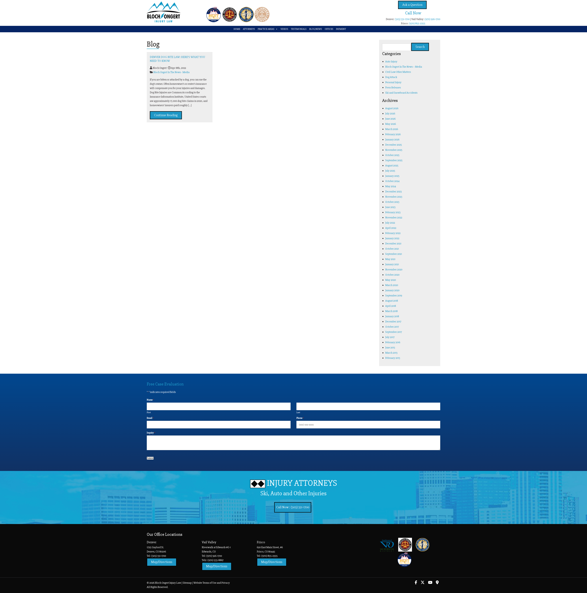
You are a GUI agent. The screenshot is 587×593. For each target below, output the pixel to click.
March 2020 (391, 285)
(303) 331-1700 (402, 19)
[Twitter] (422, 583)
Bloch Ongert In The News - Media (171, 72)
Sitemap (187, 582)
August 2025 (391, 165)
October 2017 (392, 326)
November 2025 (393, 150)
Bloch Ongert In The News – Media (403, 66)
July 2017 (390, 337)
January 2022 (392, 238)
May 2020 (390, 280)
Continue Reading (166, 115)
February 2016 (392, 342)
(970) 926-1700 (432, 19)
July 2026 (390, 113)
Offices (329, 29)
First (149, 412)
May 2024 (390, 186)
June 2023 (390, 207)
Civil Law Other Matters (398, 72)
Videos (284, 29)
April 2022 (390, 228)
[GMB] (437, 583)
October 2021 (392, 248)
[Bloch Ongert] (163, 21)
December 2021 (393, 243)
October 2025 (392, 155)
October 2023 (392, 202)
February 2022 (393, 233)
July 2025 (390, 170)
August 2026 (391, 108)
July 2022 (390, 222)
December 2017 (393, 321)
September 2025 (393, 160)
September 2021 (393, 254)
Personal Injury (393, 82)
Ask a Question (412, 5)
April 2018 (390, 306)
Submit (150, 458)
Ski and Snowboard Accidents (401, 92)
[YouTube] (430, 583)
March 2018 (391, 311)
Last (298, 412)
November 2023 (393, 196)
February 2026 (393, 134)
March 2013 (391, 352)
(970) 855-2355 (417, 23)
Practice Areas (266, 29)
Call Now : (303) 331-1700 (292, 507)
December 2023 (393, 191)
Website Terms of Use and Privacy (211, 582)
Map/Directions (161, 562)
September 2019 (393, 295)
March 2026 (391, 129)
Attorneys (249, 29)
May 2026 (390, 124)
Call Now (413, 13)
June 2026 (390, 118)
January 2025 (392, 176)
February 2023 (393, 212)
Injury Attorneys (298, 487)
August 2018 (391, 300)
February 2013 (392, 358)
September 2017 (393, 332)
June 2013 (390, 347)
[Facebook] (416, 583)
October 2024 (392, 181)
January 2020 (392, 290)
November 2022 (393, 217)
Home (237, 29)
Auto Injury (391, 61)
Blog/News (315, 29)
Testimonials (298, 29)
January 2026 (392, 139)
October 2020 (392, 274)
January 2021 (392, 264)
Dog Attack (391, 77)
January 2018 (392, 316)
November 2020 (393, 269)
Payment (341, 29)
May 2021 (390, 259)
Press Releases (393, 87)
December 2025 (393, 144)
